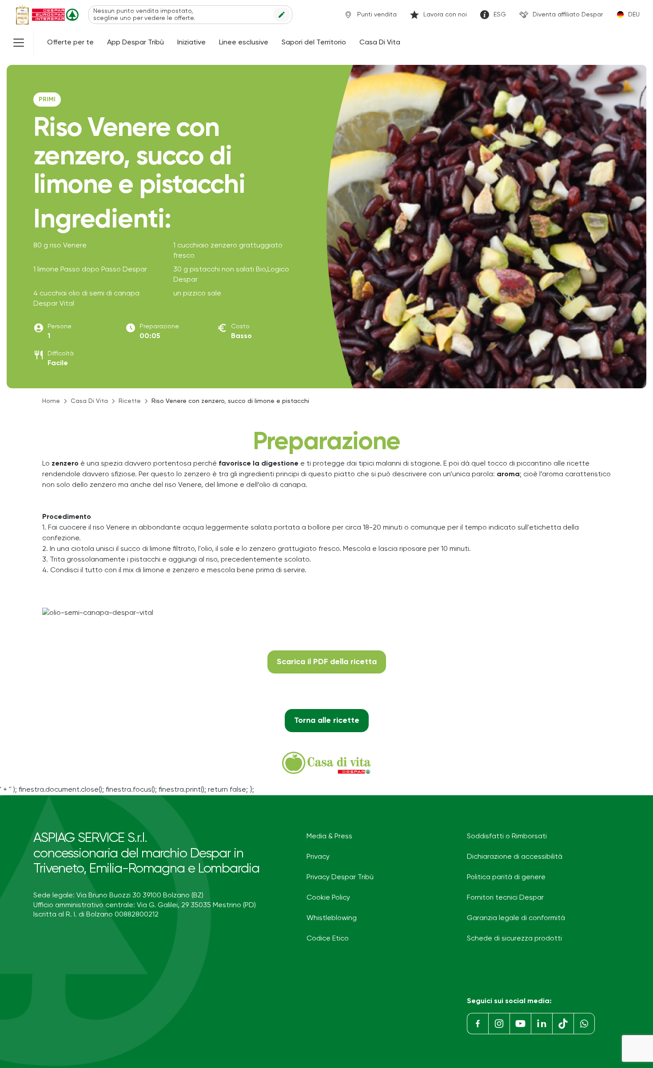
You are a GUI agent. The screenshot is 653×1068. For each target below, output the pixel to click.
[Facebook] (477, 1023)
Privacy (318, 857)
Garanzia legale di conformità (516, 918)
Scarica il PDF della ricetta (327, 662)
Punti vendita (377, 15)
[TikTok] (562, 1023)
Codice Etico (328, 938)
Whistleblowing (332, 918)
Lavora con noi (445, 15)
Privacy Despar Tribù (340, 877)
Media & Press (329, 836)
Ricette (130, 401)
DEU (634, 15)
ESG (500, 15)
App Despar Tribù (135, 42)
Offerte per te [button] (70, 42)
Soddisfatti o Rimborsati (507, 836)
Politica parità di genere (506, 877)
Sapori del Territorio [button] (314, 42)
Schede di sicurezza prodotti (514, 938)
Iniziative (191, 42)
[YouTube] (520, 1023)
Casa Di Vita (379, 42)
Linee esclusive (243, 42)
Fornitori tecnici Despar (505, 897)
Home (51, 401)
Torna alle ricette (326, 721)
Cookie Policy (328, 897)
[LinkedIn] (541, 1023)
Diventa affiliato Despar (568, 15)
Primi (47, 99)
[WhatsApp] (584, 1023)
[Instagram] (499, 1023)
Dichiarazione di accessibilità (514, 857)
